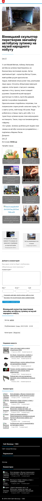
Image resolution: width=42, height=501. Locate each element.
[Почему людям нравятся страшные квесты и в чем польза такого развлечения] (6, 369)
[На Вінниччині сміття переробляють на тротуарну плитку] (6, 426)
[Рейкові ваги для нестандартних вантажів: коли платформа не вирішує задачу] (6, 378)
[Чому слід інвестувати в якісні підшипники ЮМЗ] (6, 350)
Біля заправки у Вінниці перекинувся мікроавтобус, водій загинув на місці (22, 394)
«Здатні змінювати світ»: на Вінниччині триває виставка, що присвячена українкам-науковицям (21, 408)
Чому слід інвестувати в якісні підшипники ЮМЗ (20, 349)
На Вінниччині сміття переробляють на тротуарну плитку (22, 424)
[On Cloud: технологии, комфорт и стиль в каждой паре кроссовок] (6, 357)
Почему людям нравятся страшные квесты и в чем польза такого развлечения (21, 370)
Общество (16, 332)
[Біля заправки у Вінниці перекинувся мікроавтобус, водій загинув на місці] (6, 396)
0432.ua (13, 142)
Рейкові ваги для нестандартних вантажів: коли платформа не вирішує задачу (22, 377)
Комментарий (6, 269)
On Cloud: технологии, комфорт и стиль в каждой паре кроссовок (21, 355)
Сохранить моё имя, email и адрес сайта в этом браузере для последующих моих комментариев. (19, 296)
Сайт (29, 288)
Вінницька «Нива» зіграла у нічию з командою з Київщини (21, 401)
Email (17, 288)
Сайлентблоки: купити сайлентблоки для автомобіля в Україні (22, 363)
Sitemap (4, 462)
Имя (4, 288)
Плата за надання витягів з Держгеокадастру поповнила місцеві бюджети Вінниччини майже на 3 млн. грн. (22, 417)
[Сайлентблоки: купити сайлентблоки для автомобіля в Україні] (6, 364)
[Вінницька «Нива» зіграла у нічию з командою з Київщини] (6, 403)
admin (12, 320)
